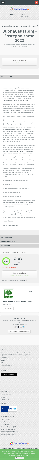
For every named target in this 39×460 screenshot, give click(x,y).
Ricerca (3, 397)
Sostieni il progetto (6, 365)
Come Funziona (5, 419)
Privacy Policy (21, 448)
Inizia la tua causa (6, 422)
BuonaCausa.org (5, 353)
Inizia (23, 14)
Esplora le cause (6, 395)
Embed (16, 252)
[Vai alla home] (20, 9)
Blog (2, 362)
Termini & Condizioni (8, 448)
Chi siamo (4, 358)
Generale (23, 47)
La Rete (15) (5, 246)
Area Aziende (5, 400)
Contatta (9, 308)
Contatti (3, 360)
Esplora (12, 14)
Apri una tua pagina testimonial (19, 332)
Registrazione (5, 424)
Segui (25, 252)
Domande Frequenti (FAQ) (8, 427)
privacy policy (25, 455)
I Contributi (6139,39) (9, 241)
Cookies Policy (32, 448)
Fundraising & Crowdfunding (9, 432)
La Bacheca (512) (7, 237)
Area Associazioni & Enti (8, 429)
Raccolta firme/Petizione (8, 434)
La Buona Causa (7, 77)
